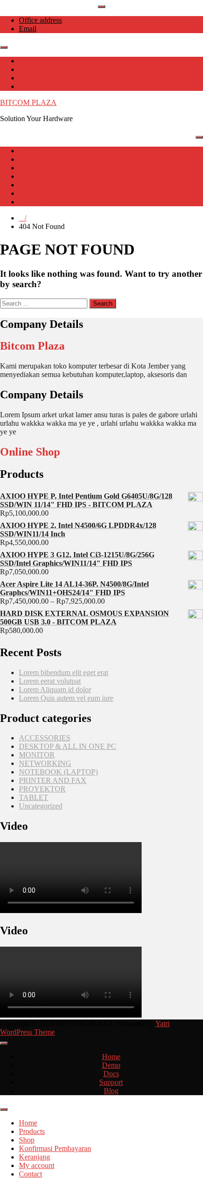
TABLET (33, 797)
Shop (26, 168)
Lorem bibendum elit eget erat (63, 672)
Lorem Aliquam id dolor (55, 689)
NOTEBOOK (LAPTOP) (58, 772)
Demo (111, 1065)
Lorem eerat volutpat (50, 681)
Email (27, 29)
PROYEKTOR (42, 789)
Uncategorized (40, 806)
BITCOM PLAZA (28, 102)
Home (28, 151)
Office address (40, 20)
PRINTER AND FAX (52, 780)
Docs (111, 1074)
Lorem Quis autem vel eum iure (66, 698)
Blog (111, 1091)
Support (111, 1082)
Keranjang (34, 185)
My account (36, 193)
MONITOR (37, 755)
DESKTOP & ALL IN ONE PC (67, 746)
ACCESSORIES (44, 738)
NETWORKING (45, 763)
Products (32, 159)
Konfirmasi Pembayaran (55, 176)
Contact (30, 202)
